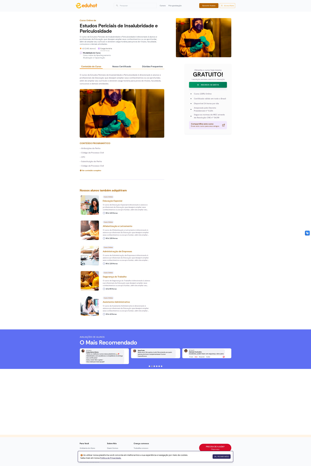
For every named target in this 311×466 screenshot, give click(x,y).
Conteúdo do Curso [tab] (91, 66)
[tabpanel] (122, 123)
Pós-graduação (175, 5)
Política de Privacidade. (110, 458)
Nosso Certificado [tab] (121, 66)
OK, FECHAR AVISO (221, 456)
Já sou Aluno (229, 5)
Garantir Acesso (209, 5)
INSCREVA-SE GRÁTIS (210, 85)
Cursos (163, 5)
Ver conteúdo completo (91, 170)
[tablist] (122, 66)
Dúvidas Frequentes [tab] (152, 66)
